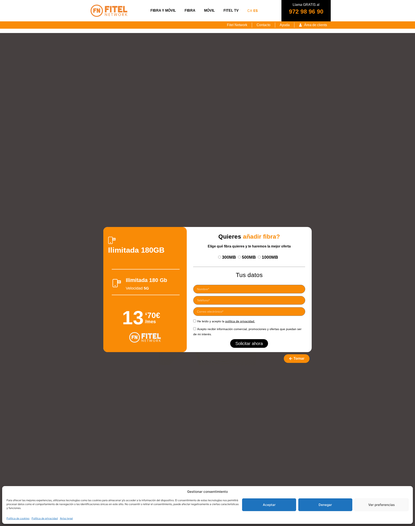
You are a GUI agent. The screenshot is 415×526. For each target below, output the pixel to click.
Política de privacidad (45, 518)
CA (249, 10)
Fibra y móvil (163, 10)
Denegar (325, 505)
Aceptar (269, 505)
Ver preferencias (381, 505)
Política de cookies (17, 518)
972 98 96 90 (306, 11)
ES (255, 10)
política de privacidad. (240, 321)
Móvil (209, 10)
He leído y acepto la (226, 321)
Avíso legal (66, 518)
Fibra (190, 10)
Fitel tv (231, 10)
